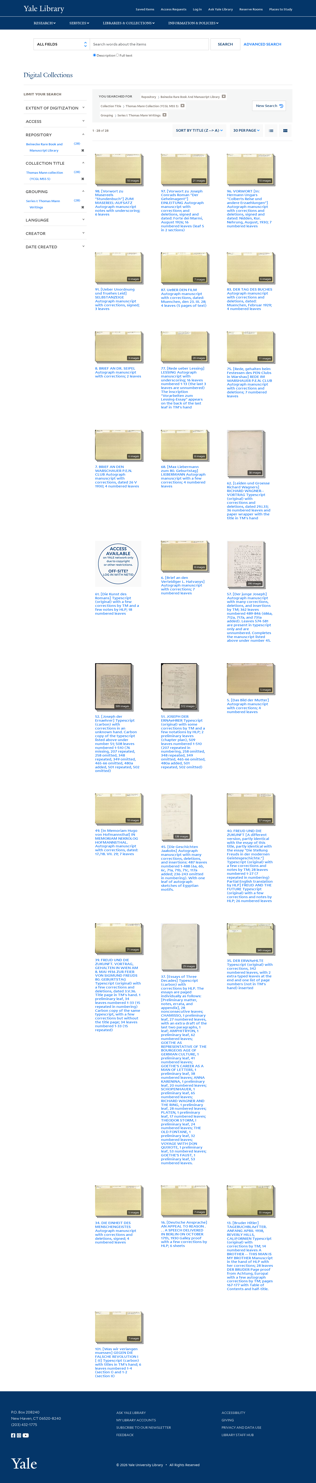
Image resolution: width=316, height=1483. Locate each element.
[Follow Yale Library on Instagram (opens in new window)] (19, 1435)
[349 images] (250, 938)
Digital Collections (48, 75)
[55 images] (250, 1200)
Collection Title (45, 163)
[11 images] (250, 346)
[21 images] (184, 168)
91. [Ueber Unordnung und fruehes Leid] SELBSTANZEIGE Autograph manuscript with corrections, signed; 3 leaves (117, 299)
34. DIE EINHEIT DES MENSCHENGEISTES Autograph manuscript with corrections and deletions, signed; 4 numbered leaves (115, 1232)
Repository (39, 134)
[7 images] (184, 267)
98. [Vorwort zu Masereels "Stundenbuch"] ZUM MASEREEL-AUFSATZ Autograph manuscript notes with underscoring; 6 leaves (117, 203)
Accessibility (233, 1413)
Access (33, 121)
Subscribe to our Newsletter (143, 1427)
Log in (197, 9)
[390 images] (245, 563)
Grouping (37, 191)
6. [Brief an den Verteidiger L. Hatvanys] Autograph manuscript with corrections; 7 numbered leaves (183, 585)
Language (37, 220)
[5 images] (250, 677)
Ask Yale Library (220, 9)
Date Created (41, 246)
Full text (126, 55)
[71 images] (118, 937)
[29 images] (179, 946)
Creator (36, 233)
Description (106, 55)
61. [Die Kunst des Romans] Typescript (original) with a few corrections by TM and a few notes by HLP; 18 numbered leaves (117, 604)
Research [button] (43, 23)
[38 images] (245, 452)
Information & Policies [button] (192, 23)
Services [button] (77, 23)
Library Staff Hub (238, 1435)
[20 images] (184, 346)
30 (244, 130)
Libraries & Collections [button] (127, 23)
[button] (225, 44)
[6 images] (118, 267)
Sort (197, 130)
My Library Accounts (136, 1420)
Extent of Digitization (52, 108)
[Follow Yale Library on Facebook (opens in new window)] (13, 1435)
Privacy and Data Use (241, 1427)
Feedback (125, 1435)
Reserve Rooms (251, 9)
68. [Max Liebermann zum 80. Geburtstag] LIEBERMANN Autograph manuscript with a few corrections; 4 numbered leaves (183, 476)
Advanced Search (262, 44)
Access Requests (173, 9)
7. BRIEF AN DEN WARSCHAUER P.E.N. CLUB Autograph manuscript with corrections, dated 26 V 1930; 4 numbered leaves (117, 476)
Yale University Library (44, 9)
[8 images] (184, 444)
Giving (228, 1420)
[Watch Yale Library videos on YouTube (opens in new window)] (26, 1435)
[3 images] (118, 346)
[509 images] (113, 685)
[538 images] (176, 816)
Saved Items (145, 9)
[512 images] (179, 685)
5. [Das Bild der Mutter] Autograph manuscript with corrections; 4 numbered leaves (248, 706)
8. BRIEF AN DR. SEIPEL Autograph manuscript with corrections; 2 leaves (118, 372)
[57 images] (250, 808)
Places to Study (280, 9)
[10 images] (118, 168)
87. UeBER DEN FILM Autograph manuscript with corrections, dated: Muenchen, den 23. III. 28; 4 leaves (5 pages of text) (184, 297)
